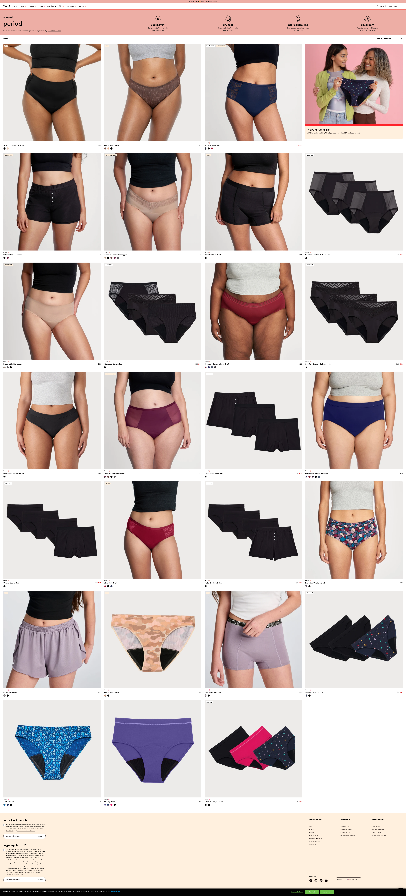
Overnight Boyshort (213, 692)
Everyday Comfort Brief (315, 583)
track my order (376, 832)
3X (64, 138)
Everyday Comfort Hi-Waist (316, 473)
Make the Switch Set (213, 583)
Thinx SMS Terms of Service (28, 870)
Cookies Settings (297, 892)
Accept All (327, 892)
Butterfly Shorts (10, 692)
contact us (312, 823)
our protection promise (347, 835)
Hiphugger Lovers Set (113, 364)
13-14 (54, 685)
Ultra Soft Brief (110, 583)
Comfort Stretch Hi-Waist (114, 473)
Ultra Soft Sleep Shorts (12, 255)
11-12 (50, 685)
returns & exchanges (378, 829)
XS (36, 138)
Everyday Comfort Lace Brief (217, 364)
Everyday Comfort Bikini (13, 473)
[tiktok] (321, 880)
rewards (311, 832)
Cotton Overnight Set (214, 473)
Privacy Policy (25, 828)
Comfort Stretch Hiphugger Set (318, 364)
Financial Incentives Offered (26, 830)
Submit (40, 836)
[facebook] (310, 880)
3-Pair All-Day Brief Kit (214, 802)
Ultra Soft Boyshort (213, 255)
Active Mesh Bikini (111, 145)
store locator (313, 844)
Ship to (339, 879)
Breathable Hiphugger (12, 364)
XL (52, 138)
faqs (310, 826)
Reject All (312, 892)
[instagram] (315, 880)
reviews (311, 829)
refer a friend (313, 835)
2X (60, 138)
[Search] (378, 6)
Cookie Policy (115, 891)
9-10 (46, 685)
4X (68, 138)
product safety (345, 832)
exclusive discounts (315, 838)
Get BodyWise (344, 826)
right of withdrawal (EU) (379, 835)
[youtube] (326, 880)
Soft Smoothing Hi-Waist (13, 145)
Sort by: (380, 38)
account (374, 823)
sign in (396, 6)
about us (343, 823)
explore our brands (346, 829)
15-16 (58, 685)
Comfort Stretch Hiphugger (115, 255)
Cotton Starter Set (11, 583)
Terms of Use (17, 828)
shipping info (376, 826)
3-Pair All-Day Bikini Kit (314, 692)
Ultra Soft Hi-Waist (212, 145)
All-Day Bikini (9, 802)
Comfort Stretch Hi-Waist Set (317, 255)
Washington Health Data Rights (29, 872)
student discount (314, 841)
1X (56, 138)
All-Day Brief (109, 802)
